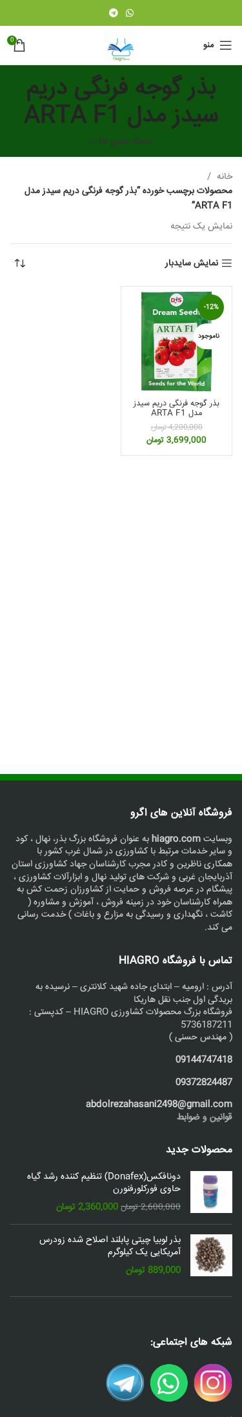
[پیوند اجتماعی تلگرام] (113, 13)
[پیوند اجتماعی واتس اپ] (129, 13)
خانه (223, 177)
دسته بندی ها (126, 142)
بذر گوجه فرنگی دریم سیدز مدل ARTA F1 (176, 408)
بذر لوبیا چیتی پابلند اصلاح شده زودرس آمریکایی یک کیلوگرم (110, 1246)
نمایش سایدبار (191, 263)
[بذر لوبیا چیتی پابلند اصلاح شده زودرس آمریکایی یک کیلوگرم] (211, 1256)
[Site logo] (121, 46)
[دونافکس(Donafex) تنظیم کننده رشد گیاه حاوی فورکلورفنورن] (211, 1192)
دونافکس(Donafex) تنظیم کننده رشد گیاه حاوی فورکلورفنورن (104, 1183)
